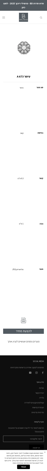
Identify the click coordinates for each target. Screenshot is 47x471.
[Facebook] (43, 372)
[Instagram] (36, 372)
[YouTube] (30, 372)
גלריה (41, 397)
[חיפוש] (41, 17)
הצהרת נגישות (38, 407)
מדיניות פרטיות (37, 412)
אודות (41, 388)
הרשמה (36, 447)
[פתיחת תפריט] (3, 17)
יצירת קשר (39, 392)
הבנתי (23, 466)
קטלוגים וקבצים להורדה (34, 402)
